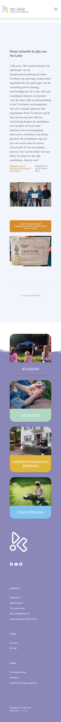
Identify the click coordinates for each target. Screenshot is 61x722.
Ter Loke (14, 642)
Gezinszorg (15, 170)
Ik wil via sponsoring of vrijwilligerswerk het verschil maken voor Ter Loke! (30, 226)
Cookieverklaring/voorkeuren (23, 682)
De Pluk (13, 648)
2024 (21, 166)
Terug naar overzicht (30, 295)
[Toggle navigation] (56, 9)
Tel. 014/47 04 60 (17, 608)
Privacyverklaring (18, 672)
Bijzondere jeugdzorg (19, 168)
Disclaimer (14, 677)
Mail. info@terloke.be (19, 613)
